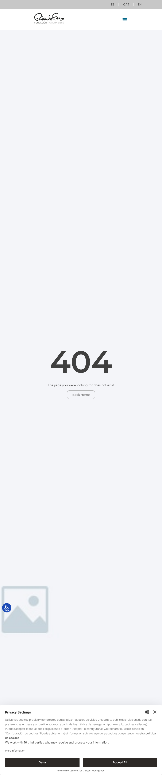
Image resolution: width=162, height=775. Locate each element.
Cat (126, 4)
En (140, 4)
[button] (124, 19)
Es (112, 4)
